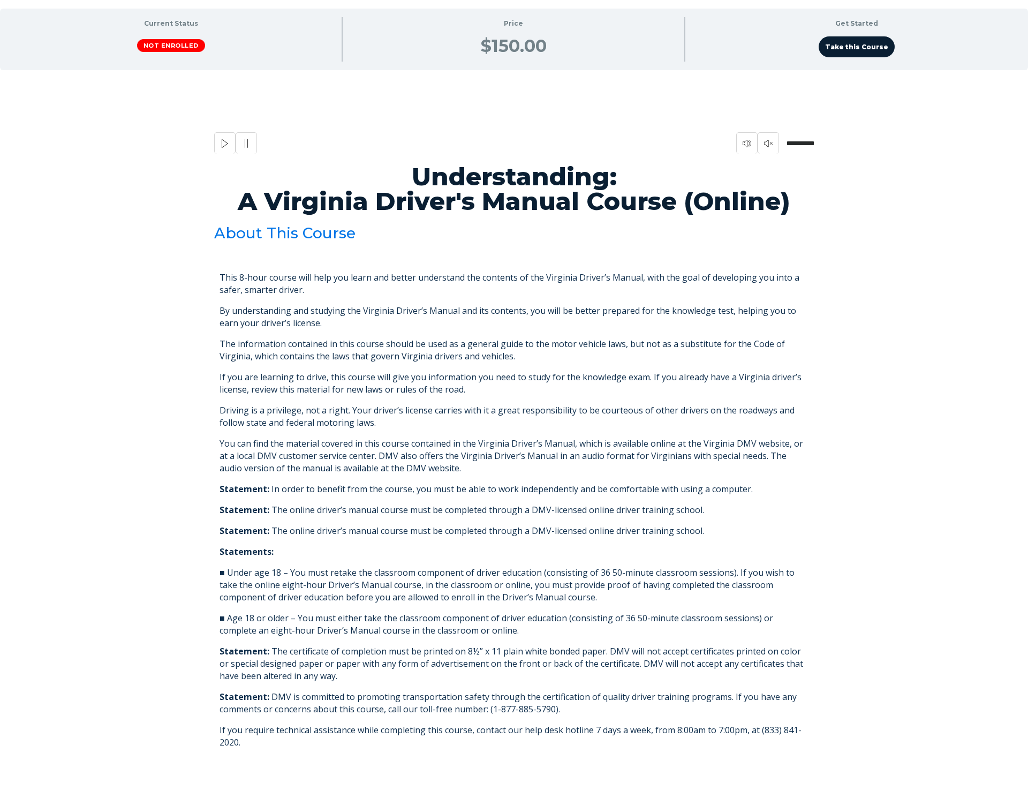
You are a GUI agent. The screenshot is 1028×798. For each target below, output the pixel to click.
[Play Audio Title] (225, 143)
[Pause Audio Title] (246, 143)
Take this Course (856, 47)
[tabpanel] (514, 434)
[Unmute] (768, 143)
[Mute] (747, 143)
